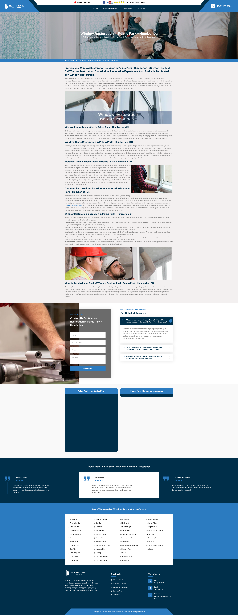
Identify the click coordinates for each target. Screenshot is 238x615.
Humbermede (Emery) (103, 545)
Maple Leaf (125, 523)
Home (95, 8)
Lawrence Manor (101, 560)
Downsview (74, 556)
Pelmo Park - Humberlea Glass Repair (119, 611)
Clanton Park (74, 545)
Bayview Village (75, 530)
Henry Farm (100, 530)
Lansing (98, 553)
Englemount (74, 560)
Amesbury (73, 519)
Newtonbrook (125, 530)
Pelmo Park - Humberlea (78, 60)
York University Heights (155, 545)
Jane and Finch (101, 549)
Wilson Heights (152, 538)
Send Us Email (159, 589)
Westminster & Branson (155, 530)
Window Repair (118, 580)
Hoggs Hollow (100, 538)
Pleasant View (126, 549)
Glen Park (99, 523)
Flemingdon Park (101, 519)
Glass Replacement (119, 583)
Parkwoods (125, 541)
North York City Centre (128, 534)
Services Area (127, 8)
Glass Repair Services (109, 8)
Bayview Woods (75, 534)
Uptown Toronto (152, 519)
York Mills (150, 541)
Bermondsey (74, 538)
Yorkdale (150, 549)
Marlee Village (126, 527)
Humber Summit (101, 541)
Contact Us (141, 8)
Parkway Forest (126, 538)
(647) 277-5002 (224, 6)
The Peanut (125, 560)
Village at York (152, 527)
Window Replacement (120, 587)
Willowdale (151, 534)
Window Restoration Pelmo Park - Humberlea (103, 60)
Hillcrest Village (101, 534)
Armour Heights (75, 523)
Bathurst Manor (75, 527)
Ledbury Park (125, 519)
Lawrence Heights (102, 556)
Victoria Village (152, 523)
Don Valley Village (76, 553)
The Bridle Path (126, 556)
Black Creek (74, 541)
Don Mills (73, 549)
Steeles (123, 553)
